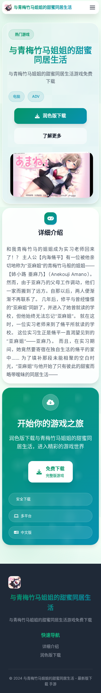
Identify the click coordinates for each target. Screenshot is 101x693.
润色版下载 (50, 655)
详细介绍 (50, 646)
